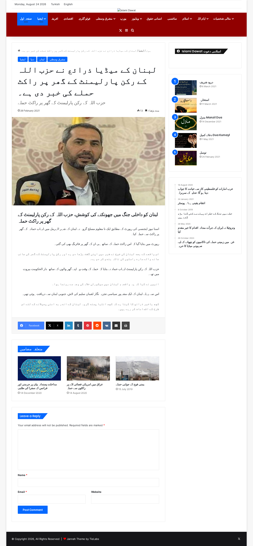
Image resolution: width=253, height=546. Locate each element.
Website (96, 491)
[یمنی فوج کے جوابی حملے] (137, 368)
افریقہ (54, 18)
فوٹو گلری (84, 18)
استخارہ (204, 100)
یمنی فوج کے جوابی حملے (130, 384)
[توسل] (186, 158)
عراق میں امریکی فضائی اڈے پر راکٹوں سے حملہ (85, 386)
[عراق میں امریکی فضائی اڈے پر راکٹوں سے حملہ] (88, 368)
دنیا (32, 59)
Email (22, 491)
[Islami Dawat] (126, 10)
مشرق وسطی (104, 18)
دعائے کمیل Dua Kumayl (215, 135)
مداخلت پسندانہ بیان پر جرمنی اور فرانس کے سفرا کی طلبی (37, 386)
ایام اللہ (201, 18)
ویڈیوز (135, 18)
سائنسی (172, 18)
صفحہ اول (26, 18)
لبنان (41, 59)
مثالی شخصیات (222, 18)
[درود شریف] (186, 87)
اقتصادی (68, 18)
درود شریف (206, 82)
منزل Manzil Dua (211, 117)
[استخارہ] (186, 105)
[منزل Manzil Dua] (186, 122)
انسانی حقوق (154, 18)
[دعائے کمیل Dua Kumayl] (186, 140)
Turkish (55, 4)
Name (22, 475)
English (68, 4)
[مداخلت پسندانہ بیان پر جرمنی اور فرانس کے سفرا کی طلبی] (39, 368)
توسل (203, 153)
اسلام (185, 18)
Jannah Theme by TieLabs (83, 538)
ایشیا (40, 18)
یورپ (123, 18)
